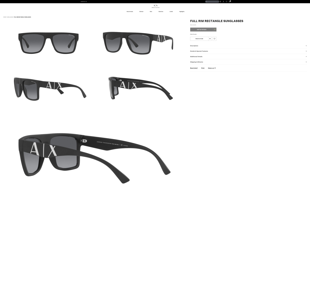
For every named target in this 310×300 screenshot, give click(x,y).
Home (4, 17)
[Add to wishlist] (214, 39)
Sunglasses (10, 17)
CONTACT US (84, 1)
